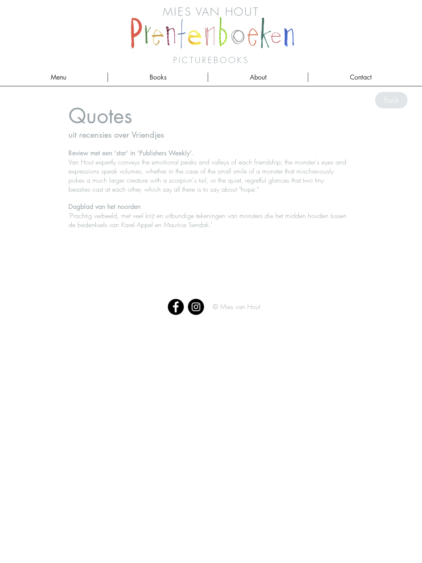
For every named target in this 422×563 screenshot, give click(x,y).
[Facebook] (176, 307)
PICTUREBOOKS (211, 60)
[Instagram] (196, 307)
